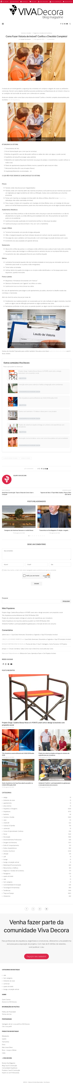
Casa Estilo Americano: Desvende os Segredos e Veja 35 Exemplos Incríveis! (34, 635)
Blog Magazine (44, 1)
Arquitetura (37, 811)
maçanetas (62, 198)
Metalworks (5, 1036)
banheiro (37, 814)
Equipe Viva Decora (26, 39)
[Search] (70, 24)
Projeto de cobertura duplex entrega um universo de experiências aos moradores (41, 426)
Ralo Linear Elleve (7, 1047)
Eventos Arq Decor (37, 851)
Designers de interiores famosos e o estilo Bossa (18, 530)
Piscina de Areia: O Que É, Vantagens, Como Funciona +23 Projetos (46, 644)
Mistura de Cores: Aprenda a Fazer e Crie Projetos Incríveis (38, 653)
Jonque (4, 649)
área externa (37, 806)
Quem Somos (6, 999)
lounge (37, 859)
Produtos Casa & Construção (11, 1070)
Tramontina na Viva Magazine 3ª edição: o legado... (54, 530)
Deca (3, 1044)
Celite (3, 1053)
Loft (37, 856)
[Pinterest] (64, 24)
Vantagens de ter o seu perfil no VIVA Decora (15, 1024)
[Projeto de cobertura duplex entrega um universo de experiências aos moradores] (55, 740)
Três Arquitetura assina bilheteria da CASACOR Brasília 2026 (38, 398)
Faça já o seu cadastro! (36, 956)
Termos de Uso (7, 1014)
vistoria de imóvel (25, 458)
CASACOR (37, 823)
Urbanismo (37, 896)
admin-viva (5, 635)
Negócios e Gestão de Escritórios (37, 871)
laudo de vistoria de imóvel (57, 351)
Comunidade (15, 1)
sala (37, 879)
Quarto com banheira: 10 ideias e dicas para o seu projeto (37, 411)
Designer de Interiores (37, 842)
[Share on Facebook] (41, 469)
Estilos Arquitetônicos (37, 848)
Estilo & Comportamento (37, 845)
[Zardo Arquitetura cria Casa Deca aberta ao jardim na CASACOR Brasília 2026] (18, 770)
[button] (4, 520)
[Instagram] (62, 24)
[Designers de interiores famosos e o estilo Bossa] (19, 516)
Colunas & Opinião (37, 825)
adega (37, 797)
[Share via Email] (47, 469)
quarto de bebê (37, 876)
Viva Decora (5, 1)
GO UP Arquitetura (13, 100)
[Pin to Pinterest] (45, 469)
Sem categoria (37, 882)
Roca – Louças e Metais (9, 1050)
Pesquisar (5, 598)
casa (37, 820)
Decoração (37, 837)
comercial (37, 828)
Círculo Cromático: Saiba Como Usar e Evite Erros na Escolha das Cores (31, 649)
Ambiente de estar (37, 800)
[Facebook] (60, 24)
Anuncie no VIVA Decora (9, 1002)
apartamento (37, 803)
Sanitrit (4, 1039)
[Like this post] (39, 469)
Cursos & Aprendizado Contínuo (37, 831)
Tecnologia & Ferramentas (37, 888)
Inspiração (25, 1)
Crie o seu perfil (7, 1026)
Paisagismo (37, 873)
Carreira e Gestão (37, 817)
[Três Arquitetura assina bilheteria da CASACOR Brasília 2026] (18, 740)
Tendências (37, 890)
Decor (37, 834)
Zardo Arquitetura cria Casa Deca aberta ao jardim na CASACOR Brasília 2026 (26, 621)
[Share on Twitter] (43, 469)
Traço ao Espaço (37, 893)
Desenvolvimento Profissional (37, 840)
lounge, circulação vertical (37, 862)
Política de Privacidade (9, 1012)
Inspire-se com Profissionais (10, 1073)
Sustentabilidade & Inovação (37, 885)
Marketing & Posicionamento (37, 865)
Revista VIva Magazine (8, 1063)
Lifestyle (37, 854)
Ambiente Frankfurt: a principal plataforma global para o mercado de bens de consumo (29, 624)
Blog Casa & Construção (9, 1065)
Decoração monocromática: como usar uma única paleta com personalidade (43, 438)
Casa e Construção (56, 1)
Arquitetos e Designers (37, 809)
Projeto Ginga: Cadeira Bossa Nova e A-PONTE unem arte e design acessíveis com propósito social (39, 372)
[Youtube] (67, 24)
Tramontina (5, 1042)
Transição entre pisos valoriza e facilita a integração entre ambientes (40, 384)
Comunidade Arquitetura (9, 1068)
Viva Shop (33, 1)
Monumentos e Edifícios (37, 868)
